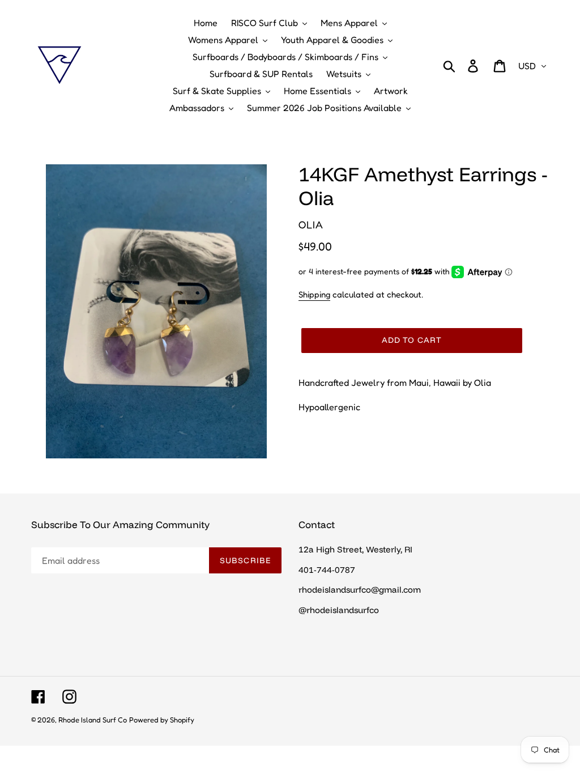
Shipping (314, 294)
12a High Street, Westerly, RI (355, 549)
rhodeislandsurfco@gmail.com (359, 589)
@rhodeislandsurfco (338, 610)
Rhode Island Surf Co (92, 719)
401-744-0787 (326, 569)
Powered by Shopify (161, 719)
